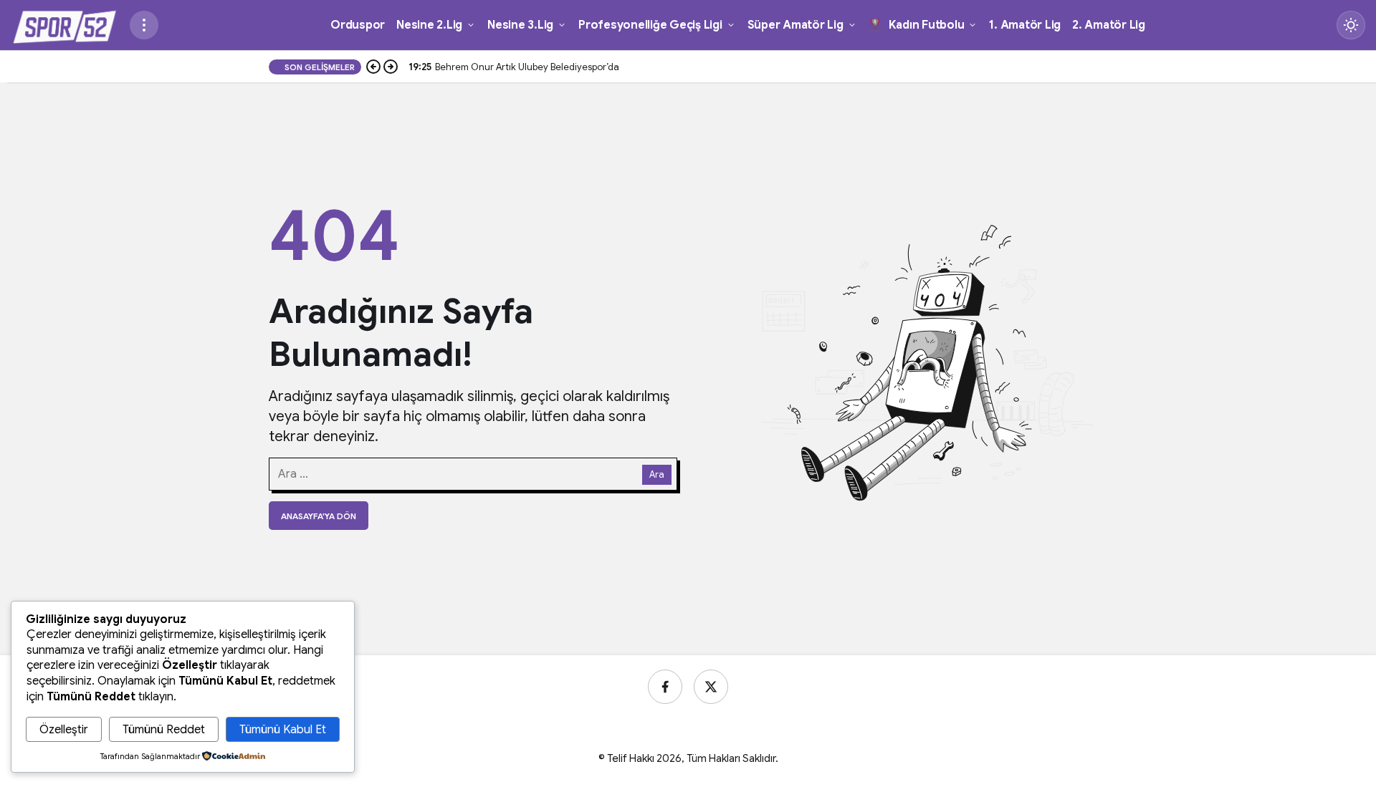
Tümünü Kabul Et (282, 730)
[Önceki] (373, 67)
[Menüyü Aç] (144, 25)
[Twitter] (711, 687)
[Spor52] (64, 24)
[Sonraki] (390, 67)
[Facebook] (665, 687)
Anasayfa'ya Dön (318, 516)
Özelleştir (63, 730)
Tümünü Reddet (164, 730)
